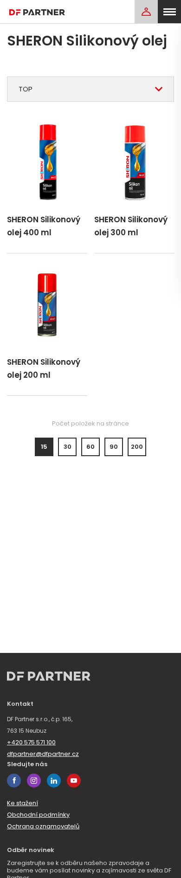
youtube (74, 781)
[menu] (169, 11)
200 (137, 446)
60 (90, 446)
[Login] (146, 11)
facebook (14, 781)
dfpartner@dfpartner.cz (43, 753)
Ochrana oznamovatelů (43, 826)
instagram (34, 781)
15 (44, 446)
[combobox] (90, 89)
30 (67, 446)
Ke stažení (22, 803)
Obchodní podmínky (38, 814)
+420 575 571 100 (31, 742)
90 (114, 446)
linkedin (54, 781)
